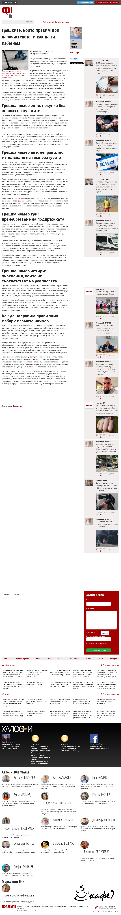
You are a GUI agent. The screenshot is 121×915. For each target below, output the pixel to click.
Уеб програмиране (107, 911)
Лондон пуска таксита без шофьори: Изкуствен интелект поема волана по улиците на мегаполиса (82, 714)
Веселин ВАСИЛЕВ (24, 777)
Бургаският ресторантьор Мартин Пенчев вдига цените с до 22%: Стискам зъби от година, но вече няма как (106, 369)
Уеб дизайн (96, 911)
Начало (20, 906)
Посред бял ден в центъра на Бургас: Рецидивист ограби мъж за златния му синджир (106, 147)
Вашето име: (91, 600)
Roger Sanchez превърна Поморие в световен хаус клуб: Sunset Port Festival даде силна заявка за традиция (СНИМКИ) (19, 803)
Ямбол (88, 658)
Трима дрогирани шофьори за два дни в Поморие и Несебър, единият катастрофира (107, 108)
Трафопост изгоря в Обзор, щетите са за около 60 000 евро (107, 524)
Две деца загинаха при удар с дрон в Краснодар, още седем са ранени (60, 701)
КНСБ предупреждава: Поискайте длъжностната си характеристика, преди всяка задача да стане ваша (106, 68)
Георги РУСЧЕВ (101, 794)
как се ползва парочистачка (14, 74)
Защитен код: (91, 632)
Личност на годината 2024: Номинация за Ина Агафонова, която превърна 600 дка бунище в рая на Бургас (59, 812)
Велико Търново (22, 658)
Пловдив (113, 658)
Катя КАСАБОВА (62, 777)
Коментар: (90, 609)
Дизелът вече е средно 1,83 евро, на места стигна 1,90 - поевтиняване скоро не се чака (106, 487)
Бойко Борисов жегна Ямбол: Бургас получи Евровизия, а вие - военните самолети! (104, 329)
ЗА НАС (27, 906)
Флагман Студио (47, 906)
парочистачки (19, 198)
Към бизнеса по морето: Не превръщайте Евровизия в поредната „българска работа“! (17, 874)
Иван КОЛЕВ (99, 777)
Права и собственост (77, 906)
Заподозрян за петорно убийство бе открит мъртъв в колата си (36, 701)
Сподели (74, 58)
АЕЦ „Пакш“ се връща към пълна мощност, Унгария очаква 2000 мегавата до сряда (106, 714)
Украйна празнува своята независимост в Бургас (106, 292)
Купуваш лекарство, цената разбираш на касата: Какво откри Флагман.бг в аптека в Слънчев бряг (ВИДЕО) (83, 673)
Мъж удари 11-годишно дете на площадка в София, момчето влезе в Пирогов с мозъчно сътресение (107, 409)
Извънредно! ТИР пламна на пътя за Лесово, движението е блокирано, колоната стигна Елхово (83, 685)
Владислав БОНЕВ (24, 843)
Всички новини (111, 665)
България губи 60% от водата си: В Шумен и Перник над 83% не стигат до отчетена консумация (106, 448)
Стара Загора (74, 658)
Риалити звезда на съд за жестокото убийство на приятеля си (106, 701)
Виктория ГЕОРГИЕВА (96, 851)
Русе (49, 658)
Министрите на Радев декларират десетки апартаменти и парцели (16, 836)
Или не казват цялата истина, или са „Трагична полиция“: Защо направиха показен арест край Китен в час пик (13, 673)
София (6, 658)
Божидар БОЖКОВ (63, 843)
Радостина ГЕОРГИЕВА (58, 802)
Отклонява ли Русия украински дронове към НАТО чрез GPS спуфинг (81, 701)
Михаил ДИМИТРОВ (65, 820)
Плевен (38, 658)
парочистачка (17, 73)
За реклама (35, 906)
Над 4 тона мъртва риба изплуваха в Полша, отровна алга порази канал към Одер (13, 713)
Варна (60, 658)
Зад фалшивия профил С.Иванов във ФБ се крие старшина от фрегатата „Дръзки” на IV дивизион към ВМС (58, 786)
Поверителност (61, 906)
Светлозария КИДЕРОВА (19, 828)
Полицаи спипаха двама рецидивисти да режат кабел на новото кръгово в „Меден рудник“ (107, 227)
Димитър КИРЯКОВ (103, 820)
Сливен (100, 658)
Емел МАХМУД (22, 794)
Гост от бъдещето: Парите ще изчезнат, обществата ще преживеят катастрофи (60, 713)
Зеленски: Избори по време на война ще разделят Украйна (36, 713)
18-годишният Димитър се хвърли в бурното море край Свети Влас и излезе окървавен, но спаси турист (106, 187)
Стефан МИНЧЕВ (24, 866)
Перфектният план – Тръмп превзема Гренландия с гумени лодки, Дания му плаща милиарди (20, 785)
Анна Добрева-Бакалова (19, 895)
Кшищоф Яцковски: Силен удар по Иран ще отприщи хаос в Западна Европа (56, 851)
